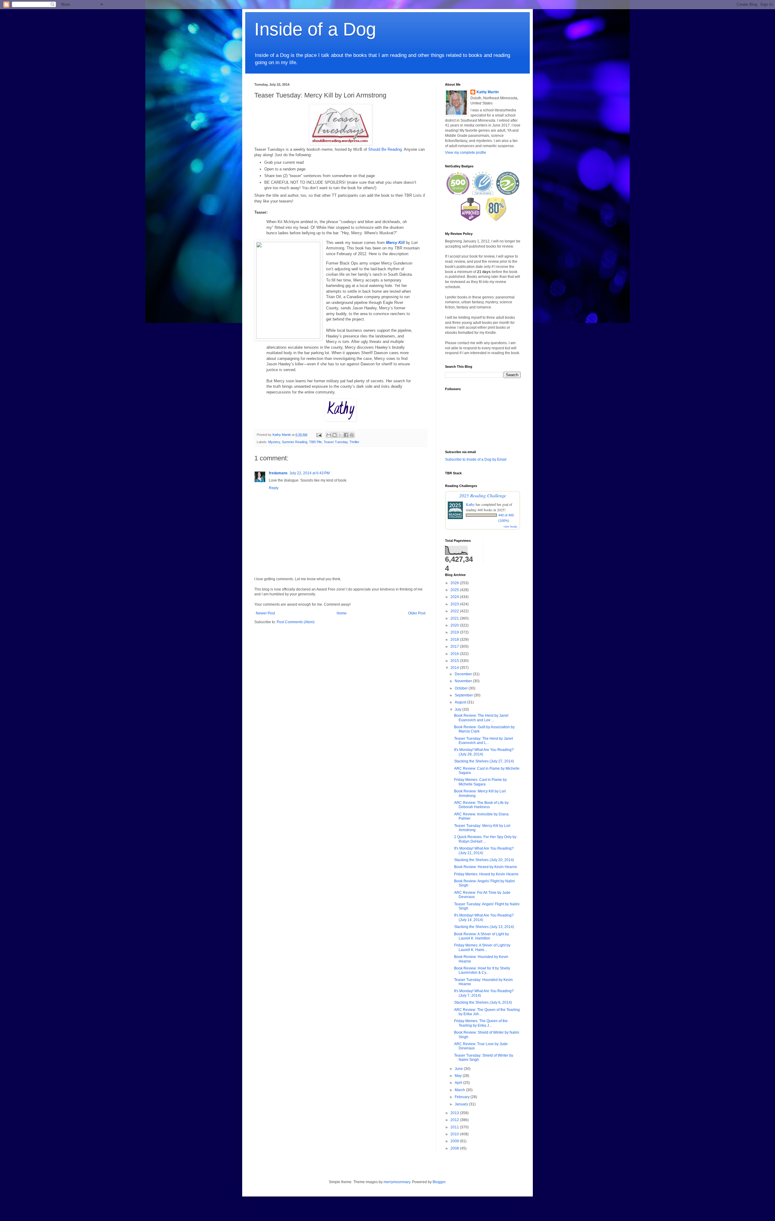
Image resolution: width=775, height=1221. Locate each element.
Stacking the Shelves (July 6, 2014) (483, 1002)
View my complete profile (465, 152)
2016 (455, 654)
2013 (455, 1113)
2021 (455, 618)
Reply (274, 488)
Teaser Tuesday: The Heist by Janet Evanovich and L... (483, 740)
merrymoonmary (397, 1182)
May (459, 1076)
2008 (455, 1148)
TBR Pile (315, 442)
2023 (455, 604)
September (464, 695)
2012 (455, 1120)
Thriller (354, 442)
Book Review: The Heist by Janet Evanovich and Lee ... (481, 717)
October (462, 688)
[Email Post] (319, 434)
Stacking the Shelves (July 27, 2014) (484, 761)
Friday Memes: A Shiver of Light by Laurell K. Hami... (482, 947)
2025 (455, 590)
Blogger (439, 1182)
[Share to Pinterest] (352, 435)
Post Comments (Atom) (296, 622)
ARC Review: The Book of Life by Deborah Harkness (481, 805)
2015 (455, 661)
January (462, 1104)
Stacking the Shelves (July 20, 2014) (484, 860)
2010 (455, 1134)
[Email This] (329, 435)
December (464, 674)
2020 (455, 625)
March (460, 1090)
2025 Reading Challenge (482, 495)
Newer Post (265, 613)
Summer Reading (294, 442)
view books (510, 526)
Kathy (470, 504)
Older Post (416, 613)
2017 (455, 646)
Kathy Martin (488, 92)
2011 (455, 1127)
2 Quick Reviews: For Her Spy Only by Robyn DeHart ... (485, 839)
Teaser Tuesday (336, 442)
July (458, 709)
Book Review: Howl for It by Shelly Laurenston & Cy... (482, 970)
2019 (455, 632)
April (459, 1083)
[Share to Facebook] (346, 435)
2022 (455, 611)
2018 (455, 639)
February (462, 1097)
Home (342, 613)
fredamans (278, 473)
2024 (455, 597)
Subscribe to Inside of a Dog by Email (475, 459)
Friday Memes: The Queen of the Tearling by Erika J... (481, 1023)
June (459, 1069)
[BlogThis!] (334, 435)
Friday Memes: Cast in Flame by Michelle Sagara (480, 782)
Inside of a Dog (315, 29)
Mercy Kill (395, 242)
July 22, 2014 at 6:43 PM (309, 473)
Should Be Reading (385, 149)
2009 (455, 1141)
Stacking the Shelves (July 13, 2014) (484, 927)
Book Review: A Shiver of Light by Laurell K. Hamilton (481, 936)
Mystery (274, 442)
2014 (455, 668)
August (461, 702)
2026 (455, 583)
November (464, 681)
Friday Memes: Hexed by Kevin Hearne (486, 874)
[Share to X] (340, 435)
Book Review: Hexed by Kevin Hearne (485, 867)
